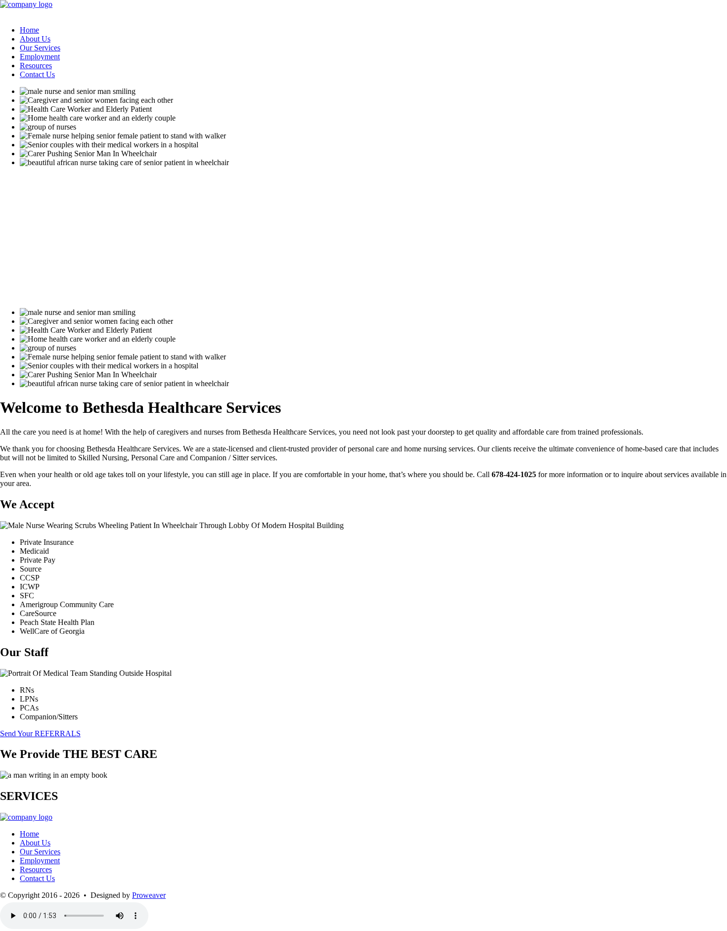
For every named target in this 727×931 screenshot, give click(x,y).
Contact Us (37, 74)
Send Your (40, 733)
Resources (36, 65)
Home (29, 30)
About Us (35, 39)
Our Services (40, 48)
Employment (40, 56)
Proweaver (149, 895)
